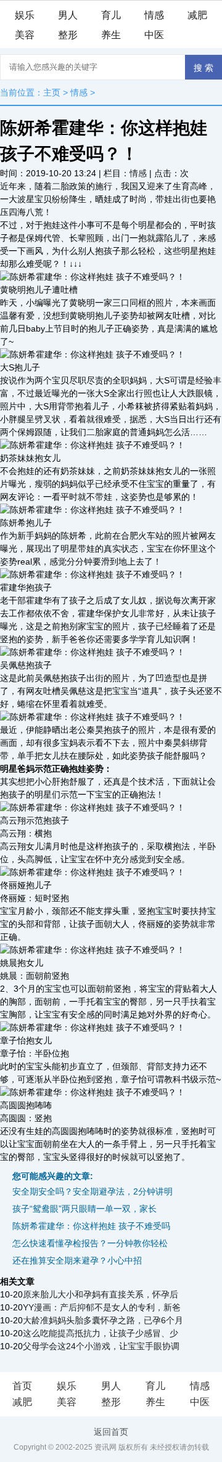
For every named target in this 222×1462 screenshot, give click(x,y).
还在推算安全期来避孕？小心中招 (77, 1260)
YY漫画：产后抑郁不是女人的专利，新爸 (102, 1307)
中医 (154, 35)
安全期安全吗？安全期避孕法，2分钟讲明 (92, 1191)
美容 (25, 35)
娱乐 (25, 15)
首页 (22, 1386)
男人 (68, 15)
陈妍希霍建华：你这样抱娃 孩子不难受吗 (91, 1226)
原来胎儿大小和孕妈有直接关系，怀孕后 (100, 1294)
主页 (51, 92)
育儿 (111, 15)
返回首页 (111, 1432)
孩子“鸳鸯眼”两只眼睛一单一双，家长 (84, 1209)
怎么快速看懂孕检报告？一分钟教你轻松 (90, 1243)
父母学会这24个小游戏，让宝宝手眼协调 (101, 1346)
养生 (111, 35)
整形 (68, 35)
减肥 (197, 15)
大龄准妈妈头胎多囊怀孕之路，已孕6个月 (103, 1320)
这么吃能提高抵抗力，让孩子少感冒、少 (100, 1333)
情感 (154, 15)
